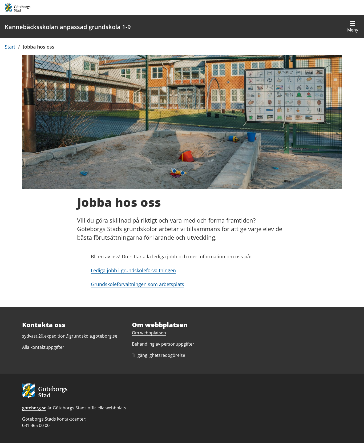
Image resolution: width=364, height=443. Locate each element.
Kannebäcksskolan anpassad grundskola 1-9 (68, 27)
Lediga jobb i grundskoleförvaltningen (133, 270)
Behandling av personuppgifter (163, 344)
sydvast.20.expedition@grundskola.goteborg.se (69, 336)
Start (10, 46)
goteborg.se (34, 408)
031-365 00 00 (36, 425)
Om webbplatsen (149, 333)
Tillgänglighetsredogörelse (158, 355)
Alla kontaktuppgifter (43, 347)
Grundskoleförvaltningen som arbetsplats (137, 284)
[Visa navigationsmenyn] (352, 26)
